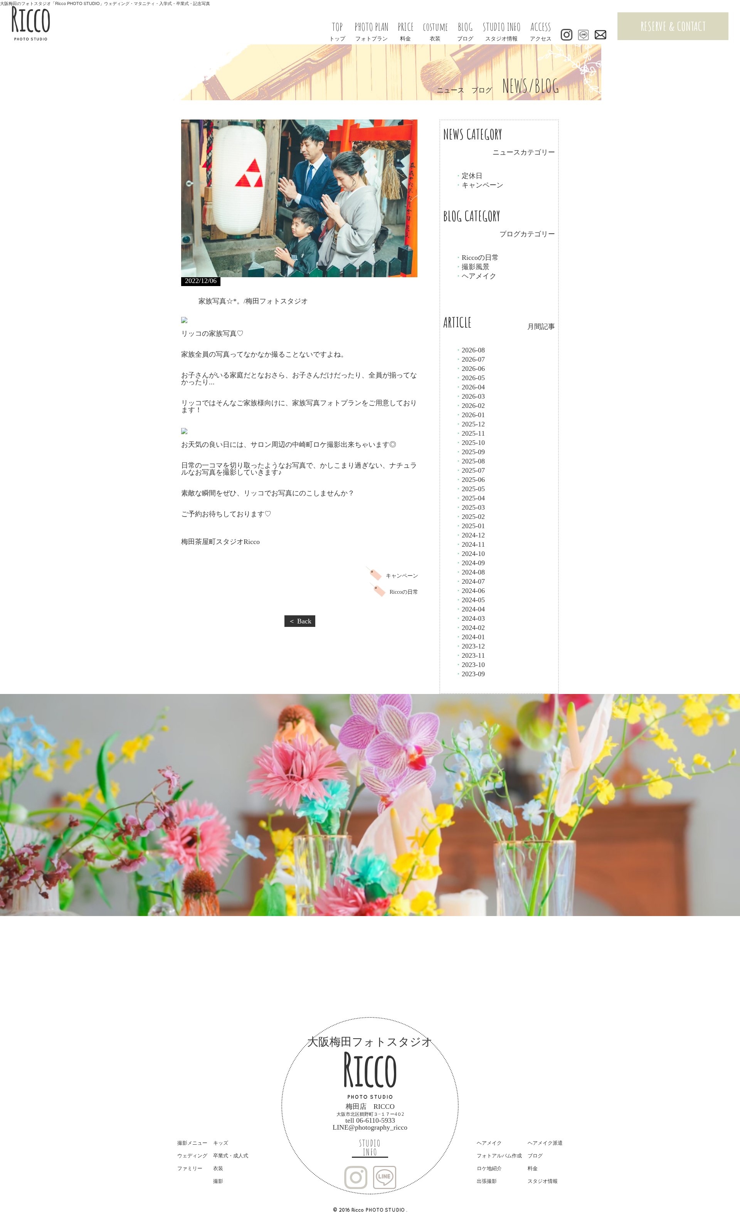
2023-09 (470, 674)
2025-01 (470, 526)
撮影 (218, 1181)
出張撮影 (487, 1181)
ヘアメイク (475, 276)
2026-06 (470, 368)
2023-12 (470, 646)
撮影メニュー (192, 1143)
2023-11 (470, 655)
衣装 (218, 1168)
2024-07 (470, 581)
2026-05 (470, 378)
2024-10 (470, 553)
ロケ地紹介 (489, 1168)
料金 (533, 1168)
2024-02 (470, 628)
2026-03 (470, 396)
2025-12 (470, 424)
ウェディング (192, 1156)
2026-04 (470, 387)
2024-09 (470, 563)
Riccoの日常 (477, 257)
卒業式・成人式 (230, 1156)
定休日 (469, 176)
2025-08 (470, 461)
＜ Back (299, 621)
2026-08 (470, 350)
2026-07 (470, 359)
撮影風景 (472, 267)
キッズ (220, 1143)
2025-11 (470, 433)
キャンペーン (479, 185)
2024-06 (470, 591)
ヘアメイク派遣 (545, 1143)
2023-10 (470, 665)
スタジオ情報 (543, 1181)
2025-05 (470, 489)
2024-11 (470, 544)
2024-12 (470, 535)
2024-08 (470, 572)
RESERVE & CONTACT (673, 26)
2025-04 (470, 498)
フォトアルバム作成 (499, 1156)
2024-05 (470, 600)
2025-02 (470, 516)
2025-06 (470, 479)
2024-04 (470, 609)
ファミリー (189, 1168)
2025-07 (470, 470)
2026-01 (470, 415)
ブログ (535, 1156)
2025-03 (470, 507)
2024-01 (470, 637)
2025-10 (470, 442)
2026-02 (470, 405)
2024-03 (470, 618)
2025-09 (470, 452)
